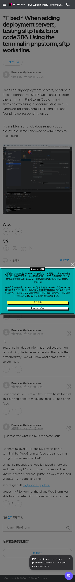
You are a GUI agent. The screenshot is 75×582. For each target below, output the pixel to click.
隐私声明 (38, 290)
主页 (17, 4)
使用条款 (49, 290)
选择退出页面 (31, 296)
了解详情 (37, 282)
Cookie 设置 (37, 308)
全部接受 (37, 302)
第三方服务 (53, 293)
